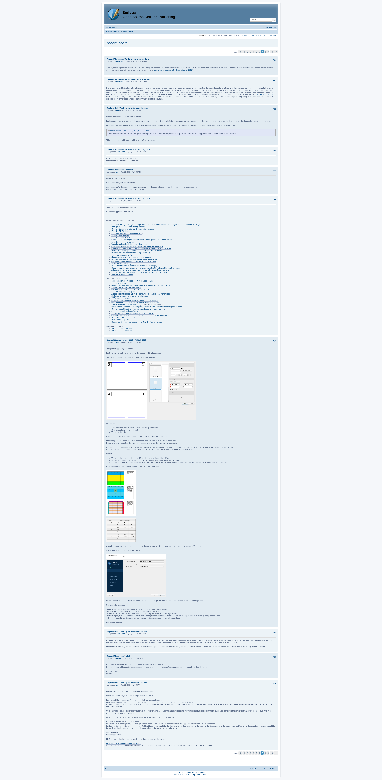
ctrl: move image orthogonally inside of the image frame (133, 261)
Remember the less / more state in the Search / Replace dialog (136, 322)
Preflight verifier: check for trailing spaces (128, 227)
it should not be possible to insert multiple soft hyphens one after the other (141, 248)
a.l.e (117, 172)
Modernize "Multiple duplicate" (123, 318)
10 (272, 51)
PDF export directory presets (122, 298)
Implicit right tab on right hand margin (126, 287)
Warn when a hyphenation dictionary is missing (130, 253)
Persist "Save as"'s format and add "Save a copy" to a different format (139, 272)
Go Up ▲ (273, 769)
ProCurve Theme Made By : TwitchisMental (191, 775)
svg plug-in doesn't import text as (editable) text (130, 290)
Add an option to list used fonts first (125, 305)
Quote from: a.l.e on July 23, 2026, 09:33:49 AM (129, 131)
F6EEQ (119, 658)
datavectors (120, 61)
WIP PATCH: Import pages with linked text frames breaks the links (137, 251)
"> (106, 769)
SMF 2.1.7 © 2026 (183, 772)
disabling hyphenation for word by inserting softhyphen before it (137, 246)
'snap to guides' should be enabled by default (129, 244)
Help (252, 769)
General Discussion (115, 59)
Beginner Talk (112, 108)
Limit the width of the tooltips (122, 242)
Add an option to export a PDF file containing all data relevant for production (142, 294)
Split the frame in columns (121, 331)
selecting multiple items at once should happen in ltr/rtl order (135, 303)
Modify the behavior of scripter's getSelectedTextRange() (134, 266)
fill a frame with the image (121, 264)
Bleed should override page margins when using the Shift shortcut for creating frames (145, 268)
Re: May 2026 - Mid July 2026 (137, 150)
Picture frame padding (120, 235)
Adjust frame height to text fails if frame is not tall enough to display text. (140, 270)
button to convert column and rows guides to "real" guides (134, 300)
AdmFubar (120, 152)
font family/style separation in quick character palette (132, 313)
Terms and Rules (261, 769)
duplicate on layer (118, 283)
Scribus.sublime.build (265, 95)
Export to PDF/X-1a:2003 (121, 231)
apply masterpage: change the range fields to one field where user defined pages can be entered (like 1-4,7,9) (155, 225)
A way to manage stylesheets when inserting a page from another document (142, 285)
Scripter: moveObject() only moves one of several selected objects (138, 309)
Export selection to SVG (121, 238)
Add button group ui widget (122, 274)
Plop (118, 110)
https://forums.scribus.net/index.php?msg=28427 (173, 70)
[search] (274, 20)
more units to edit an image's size (124, 311)
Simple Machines (199, 772)
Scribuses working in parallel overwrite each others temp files (136, 259)
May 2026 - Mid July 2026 (135, 340)
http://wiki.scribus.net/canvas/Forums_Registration (259, 35)
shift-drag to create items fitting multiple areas (129, 296)
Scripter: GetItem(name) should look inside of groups (132, 229)
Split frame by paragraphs (121, 328)
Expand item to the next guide (123, 292)
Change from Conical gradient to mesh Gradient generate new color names (141, 240)
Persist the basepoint (119, 320)
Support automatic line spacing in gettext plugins (131, 257)
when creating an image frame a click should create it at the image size (140, 316)
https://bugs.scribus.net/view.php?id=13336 (123, 743)
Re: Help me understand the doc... (134, 108)
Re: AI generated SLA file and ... (138, 79)
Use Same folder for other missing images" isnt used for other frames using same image (146, 307)
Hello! (127, 656)
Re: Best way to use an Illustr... (138, 59)
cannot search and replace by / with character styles (132, 281)
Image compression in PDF (122, 255)
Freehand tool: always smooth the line (126, 233)
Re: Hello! (129, 170)
